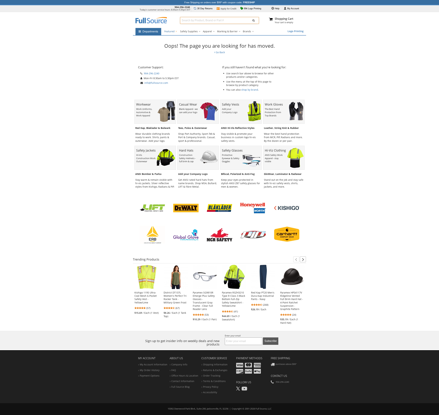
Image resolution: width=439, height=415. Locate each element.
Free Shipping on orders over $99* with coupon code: (219, 2)
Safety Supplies (189, 31)
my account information (153, 364)
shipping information (215, 364)
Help (276, 8)
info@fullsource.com (156, 82)
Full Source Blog (180, 386)
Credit (228, 8)
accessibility (210, 392)
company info (179, 364)
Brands (247, 31)
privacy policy (210, 386)
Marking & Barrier (227, 31)
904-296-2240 (182, 7)
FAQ (173, 370)
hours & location (184, 375)
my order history (149, 370)
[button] (296, 259)
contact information (182, 381)
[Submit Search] (253, 20)
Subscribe (270, 340)
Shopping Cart (284, 19)
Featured (169, 31)
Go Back (220, 52)
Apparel (207, 31)
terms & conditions (214, 381)
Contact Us (279, 376)
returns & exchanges (215, 370)
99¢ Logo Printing (252, 8)
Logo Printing (296, 31)
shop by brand (249, 89)
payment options (149, 375)
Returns (205, 8)
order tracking (211, 375)
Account (293, 8)
